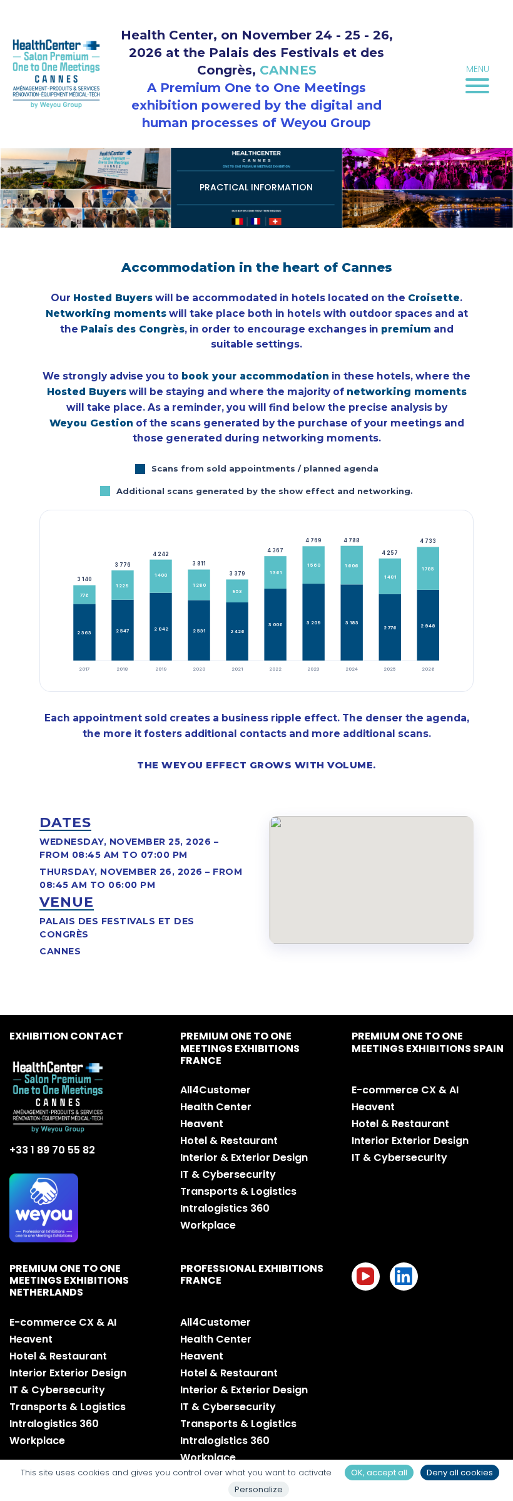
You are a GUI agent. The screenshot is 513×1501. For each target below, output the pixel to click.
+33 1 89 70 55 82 (52, 1150)
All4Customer (215, 1090)
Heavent (201, 1124)
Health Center (215, 1107)
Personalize (259, 1489)
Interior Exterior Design (410, 1140)
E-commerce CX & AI (405, 1090)
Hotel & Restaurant (229, 1140)
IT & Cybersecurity (228, 1174)
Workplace (208, 1225)
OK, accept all (379, 1472)
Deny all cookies (460, 1472)
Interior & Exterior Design (244, 1157)
